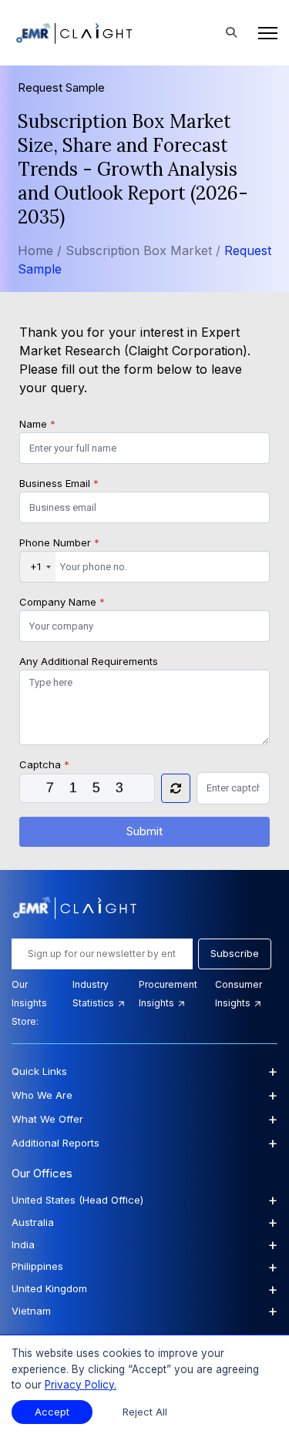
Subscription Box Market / (145, 250)
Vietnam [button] (144, 1310)
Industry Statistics (94, 994)
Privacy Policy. (80, 1385)
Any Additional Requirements (88, 661)
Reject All (145, 1412)
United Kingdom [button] (144, 1289)
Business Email (59, 483)
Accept (52, 1412)
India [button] (144, 1244)
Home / (40, 250)
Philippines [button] (144, 1267)
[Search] (231, 33)
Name (37, 424)
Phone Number (59, 542)
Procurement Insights (168, 994)
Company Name (62, 602)
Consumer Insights (238, 994)
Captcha (44, 764)
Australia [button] (144, 1222)
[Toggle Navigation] (263, 33)
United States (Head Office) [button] (144, 1200)
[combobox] (37, 567)
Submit (144, 831)
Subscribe (234, 953)
